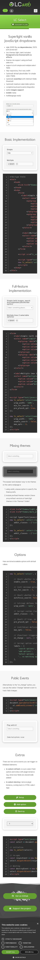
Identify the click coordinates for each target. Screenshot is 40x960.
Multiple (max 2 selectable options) (18, 316)
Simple (9, 149)
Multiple (10, 160)
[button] (20, 957)
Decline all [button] (29, 952)
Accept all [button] (10, 952)
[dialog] (20, 940)
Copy (34, 175)
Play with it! (12, 725)
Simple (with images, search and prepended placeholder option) (18, 302)
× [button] (37, 924)
